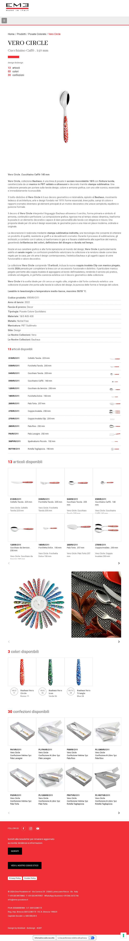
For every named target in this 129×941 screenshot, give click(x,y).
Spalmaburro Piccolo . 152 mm (41, 441)
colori (13, 71)
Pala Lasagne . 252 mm (38, 434)
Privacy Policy (15, 878)
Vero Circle (54, 34)
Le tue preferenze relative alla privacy (72, 938)
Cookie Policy (30, 878)
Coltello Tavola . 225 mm (39, 358)
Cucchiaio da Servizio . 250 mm (42, 388)
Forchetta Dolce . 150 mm (39, 396)
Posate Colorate (37, 34)
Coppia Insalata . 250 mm (39, 411)
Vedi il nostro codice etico (24, 865)
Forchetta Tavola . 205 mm (39, 365)
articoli (14, 67)
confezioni (16, 75)
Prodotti (21, 34)
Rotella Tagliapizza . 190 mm (41, 449)
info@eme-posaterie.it (18, 899)
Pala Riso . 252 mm (36, 426)
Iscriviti (15, 851)
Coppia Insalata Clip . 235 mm (41, 418)
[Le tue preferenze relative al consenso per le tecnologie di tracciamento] (123, 935)
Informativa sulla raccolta (44, 938)
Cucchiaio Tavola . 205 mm (40, 373)
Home (11, 34)
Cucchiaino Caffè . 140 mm (40, 381)
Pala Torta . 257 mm (36, 403)
